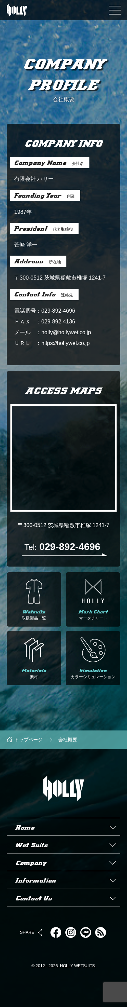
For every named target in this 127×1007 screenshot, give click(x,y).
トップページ (28, 739)
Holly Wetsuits (63, 814)
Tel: (62, 546)
